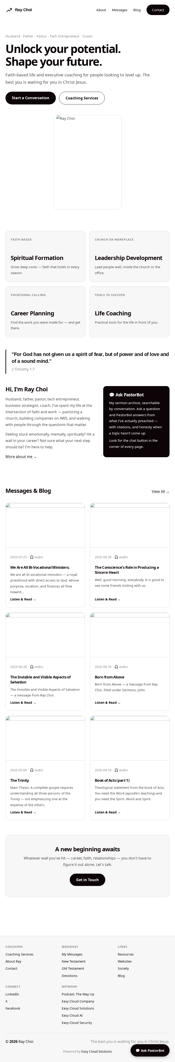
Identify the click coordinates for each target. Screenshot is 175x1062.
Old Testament (73, 968)
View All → (161, 491)
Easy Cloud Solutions (78, 1008)
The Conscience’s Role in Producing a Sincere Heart (127, 570)
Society (123, 968)
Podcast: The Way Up (78, 994)
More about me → (21, 456)
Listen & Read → (23, 599)
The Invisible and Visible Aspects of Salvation (40, 679)
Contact (158, 10)
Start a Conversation (30, 97)
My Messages (72, 954)
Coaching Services (82, 98)
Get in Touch (87, 879)
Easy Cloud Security (77, 1022)
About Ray (13, 961)
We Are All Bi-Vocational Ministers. (40, 567)
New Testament (73, 961)
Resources (126, 954)
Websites (125, 961)
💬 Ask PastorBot (150, 1050)
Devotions (69, 976)
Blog (137, 10)
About (101, 10)
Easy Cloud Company (78, 1001)
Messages (119, 10)
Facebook (12, 1008)
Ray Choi (25, 1041)
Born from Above (109, 677)
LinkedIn (12, 994)
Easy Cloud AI (72, 1015)
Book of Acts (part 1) (112, 780)
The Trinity (19, 780)
